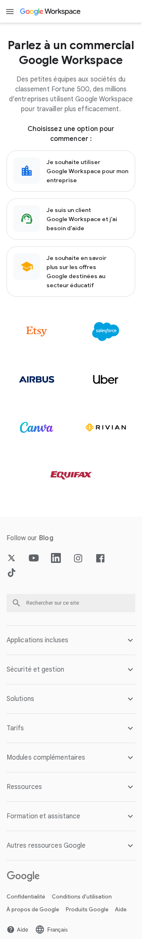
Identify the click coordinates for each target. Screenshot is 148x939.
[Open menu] (10, 11)
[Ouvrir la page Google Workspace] (51, 12)
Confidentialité (26, 896)
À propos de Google (33, 909)
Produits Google (87, 909)
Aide (121, 909)
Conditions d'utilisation (82, 896)
